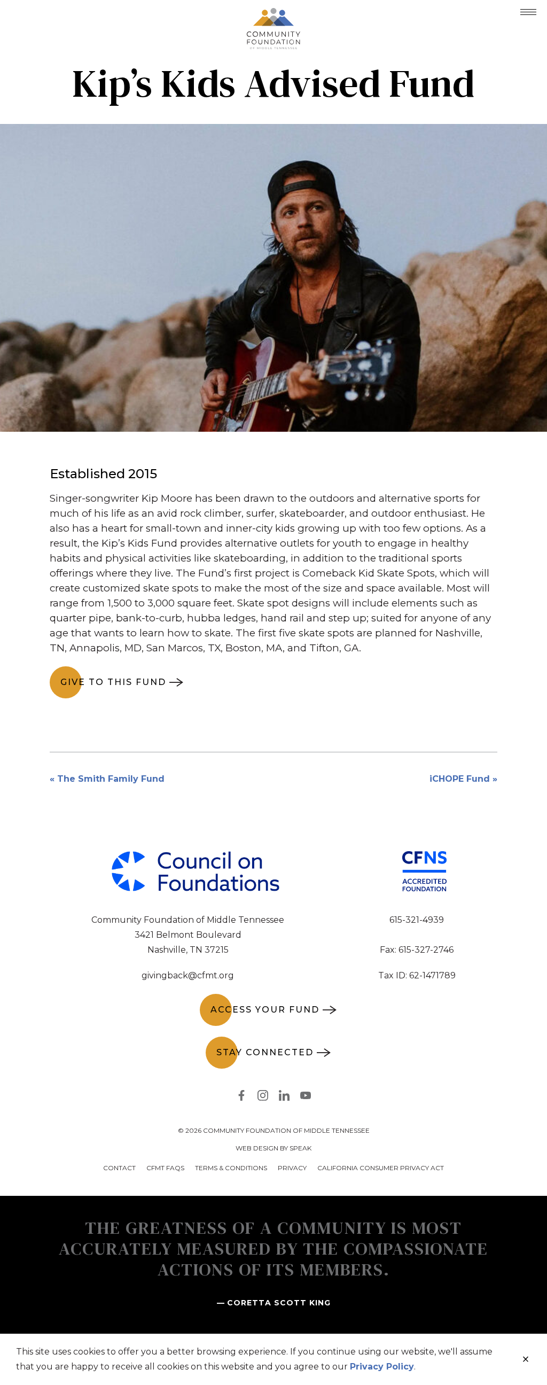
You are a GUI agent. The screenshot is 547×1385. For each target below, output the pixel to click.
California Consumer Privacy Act (380, 1168)
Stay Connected (265, 1052)
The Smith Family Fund (111, 779)
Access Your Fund (264, 1010)
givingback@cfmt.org (188, 975)
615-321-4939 (416, 920)
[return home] (273, 14)
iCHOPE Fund (459, 779)
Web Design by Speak (273, 1148)
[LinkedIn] (284, 1097)
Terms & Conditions (231, 1168)
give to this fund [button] (113, 682)
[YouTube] (305, 1097)
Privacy (292, 1168)
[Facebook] (241, 1097)
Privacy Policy (382, 1366)
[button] (528, 12)
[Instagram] (262, 1097)
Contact (119, 1168)
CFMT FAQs (165, 1168)
